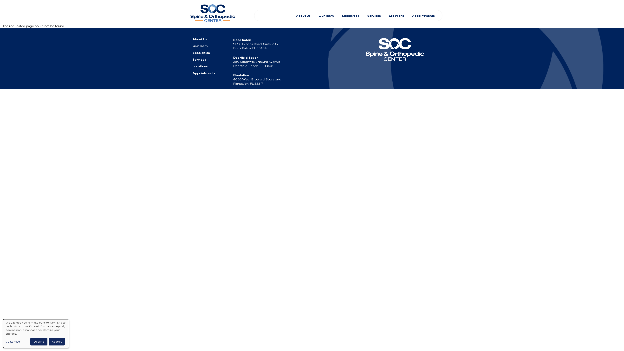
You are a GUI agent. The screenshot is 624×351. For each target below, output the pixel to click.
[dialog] (35, 333)
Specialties (350, 15)
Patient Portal (426, 6)
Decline (39, 341)
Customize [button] (13, 341)
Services (374, 15)
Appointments (423, 15)
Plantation (241, 75)
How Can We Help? (275, 6)
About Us (303, 15)
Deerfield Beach (245, 57)
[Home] (212, 12)
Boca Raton (242, 40)
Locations (396, 15)
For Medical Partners (360, 6)
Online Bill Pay (396, 6)
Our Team (326, 15)
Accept (57, 341)
